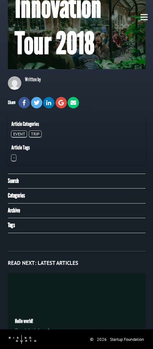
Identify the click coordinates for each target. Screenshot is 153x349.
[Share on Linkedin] (48, 102)
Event (19, 134)
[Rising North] (22, 338)
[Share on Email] (73, 102)
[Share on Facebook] (24, 102)
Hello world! (24, 321)
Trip (35, 134)
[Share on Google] (61, 102)
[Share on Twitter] (36, 102)
